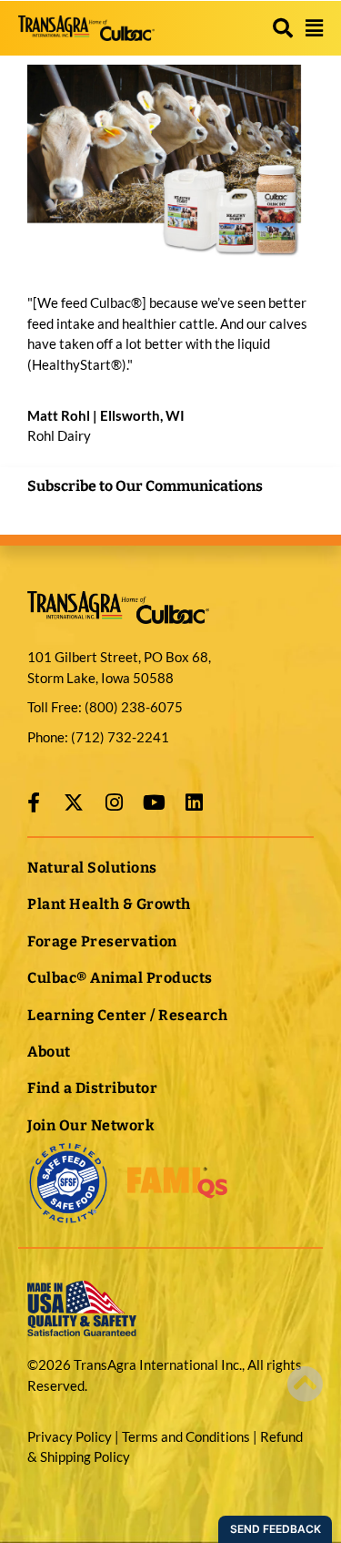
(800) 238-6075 (134, 707)
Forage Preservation (102, 941)
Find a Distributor (92, 1088)
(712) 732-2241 (118, 737)
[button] (283, 28)
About (49, 1051)
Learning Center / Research (127, 1015)
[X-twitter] (74, 802)
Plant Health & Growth (109, 904)
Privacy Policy (69, 1436)
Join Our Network (91, 1125)
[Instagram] (114, 802)
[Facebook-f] (34, 802)
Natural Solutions (92, 867)
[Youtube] (154, 802)
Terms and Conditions (186, 1436)
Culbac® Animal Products (120, 977)
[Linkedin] (194, 802)
